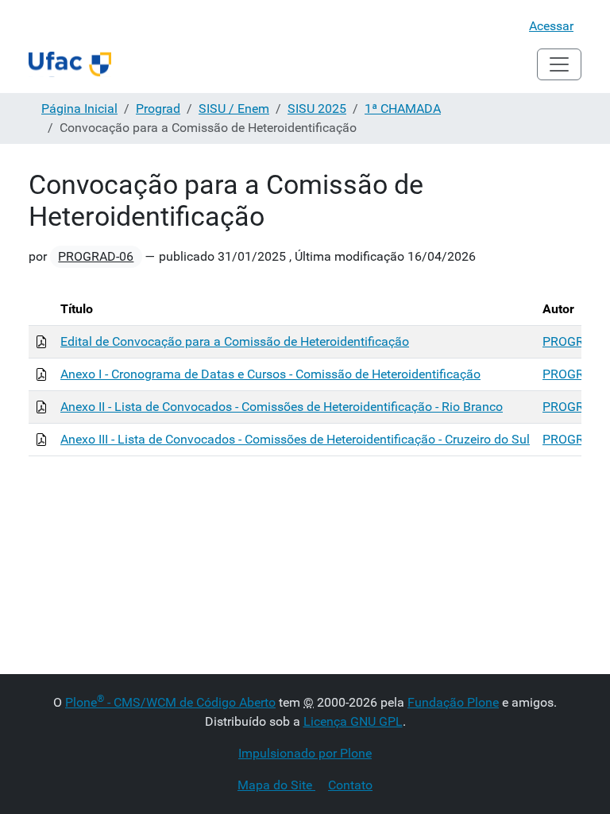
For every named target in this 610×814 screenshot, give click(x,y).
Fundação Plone (453, 702)
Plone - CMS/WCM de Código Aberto (170, 702)
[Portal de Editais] (70, 64)
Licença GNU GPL (353, 721)
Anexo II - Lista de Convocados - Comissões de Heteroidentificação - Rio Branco (281, 406)
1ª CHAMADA (403, 108)
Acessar (551, 25)
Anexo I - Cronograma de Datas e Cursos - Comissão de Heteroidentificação (270, 374)
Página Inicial (79, 108)
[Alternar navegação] (559, 64)
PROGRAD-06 (95, 256)
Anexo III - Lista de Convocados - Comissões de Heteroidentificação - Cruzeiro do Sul (295, 439)
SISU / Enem (234, 108)
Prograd (158, 108)
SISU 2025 (317, 108)
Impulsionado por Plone (305, 753)
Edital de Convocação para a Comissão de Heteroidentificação (234, 341)
